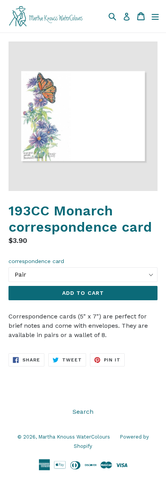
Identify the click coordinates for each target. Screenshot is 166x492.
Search (83, 411)
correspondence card (36, 261)
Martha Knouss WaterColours (74, 437)
